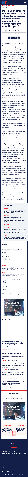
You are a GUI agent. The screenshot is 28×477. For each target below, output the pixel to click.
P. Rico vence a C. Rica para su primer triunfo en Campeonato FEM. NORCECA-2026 (14, 294)
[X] (12, 38)
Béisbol (4, 5)
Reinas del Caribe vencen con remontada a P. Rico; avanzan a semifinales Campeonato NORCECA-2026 (14, 219)
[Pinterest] (15, 38)
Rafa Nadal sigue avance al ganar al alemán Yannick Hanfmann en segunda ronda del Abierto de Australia (21, 431)
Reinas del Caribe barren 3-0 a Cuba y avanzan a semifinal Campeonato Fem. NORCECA (12, 288)
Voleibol (6, 224)
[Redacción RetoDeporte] (6, 31)
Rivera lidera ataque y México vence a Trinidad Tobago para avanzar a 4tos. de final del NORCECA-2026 (15, 231)
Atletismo (4, 278)
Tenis (5, 235)
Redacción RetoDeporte (16, 30)
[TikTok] (12, 475)
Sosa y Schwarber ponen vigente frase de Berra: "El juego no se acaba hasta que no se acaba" (15, 211)
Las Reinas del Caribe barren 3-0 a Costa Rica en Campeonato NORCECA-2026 (13, 383)
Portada (11, 5)
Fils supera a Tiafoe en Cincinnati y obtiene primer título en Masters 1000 (15, 238)
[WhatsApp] (19, 38)
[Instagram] (9, 475)
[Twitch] (15, 475)
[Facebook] (9, 38)
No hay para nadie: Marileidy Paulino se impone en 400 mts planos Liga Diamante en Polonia (14, 281)
